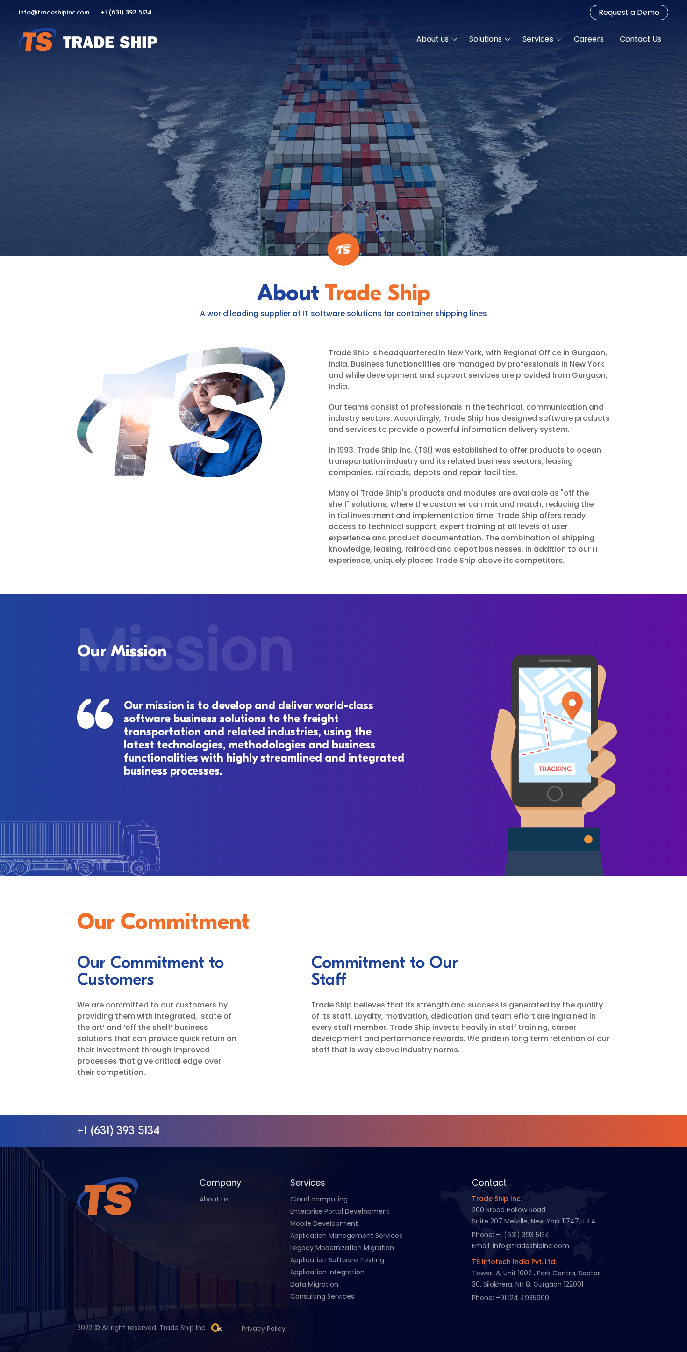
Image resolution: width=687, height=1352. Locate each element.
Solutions (485, 39)
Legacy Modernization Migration (342, 1247)
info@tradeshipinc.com (54, 12)
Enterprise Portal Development (340, 1211)
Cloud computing (319, 1199)
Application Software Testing (337, 1260)
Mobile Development (324, 1223)
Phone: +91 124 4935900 (510, 1297)
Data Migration (314, 1284)
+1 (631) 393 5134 (126, 12)
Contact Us (640, 39)
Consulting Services (322, 1296)
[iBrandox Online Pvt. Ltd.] (216, 1327)
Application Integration (327, 1272)
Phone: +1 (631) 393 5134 (511, 1234)
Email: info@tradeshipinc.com (520, 1246)
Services (537, 39)
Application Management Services (346, 1235)
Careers (589, 39)
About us (432, 39)
